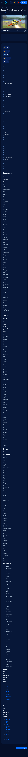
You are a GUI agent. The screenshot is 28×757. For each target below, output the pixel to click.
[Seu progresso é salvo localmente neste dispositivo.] (15, 31)
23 (9, 30)
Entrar (23, 2)
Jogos (2, 7)
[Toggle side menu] (2, 2)
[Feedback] (18, 31)
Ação (7, 7)
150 (5, 30)
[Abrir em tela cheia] (25, 31)
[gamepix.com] (6, 2)
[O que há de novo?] (14, 2)
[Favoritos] (18, 2)
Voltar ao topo (22, 748)
